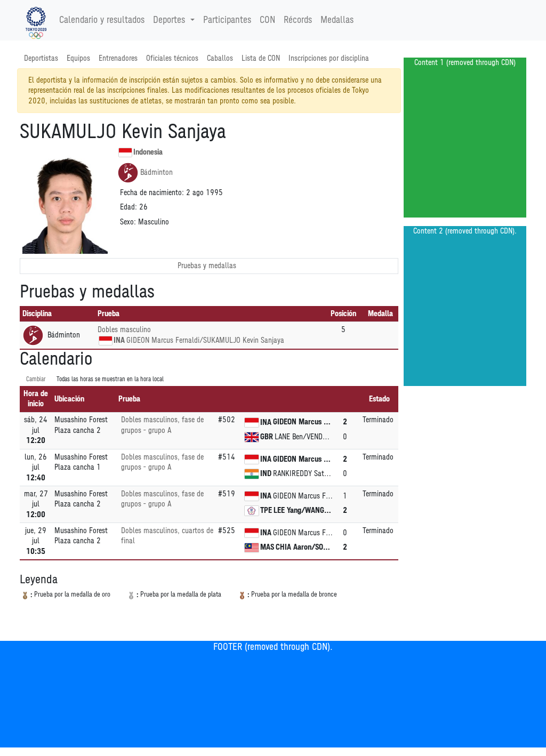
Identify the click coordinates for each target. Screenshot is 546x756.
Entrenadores (118, 58)
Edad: (128, 207)
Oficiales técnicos (172, 58)
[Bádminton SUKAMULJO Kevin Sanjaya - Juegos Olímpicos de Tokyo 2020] (36, 20)
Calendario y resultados (101, 20)
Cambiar (36, 379)
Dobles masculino (124, 329)
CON (267, 20)
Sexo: (128, 222)
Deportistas (41, 58)
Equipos (78, 58)
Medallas (337, 20)
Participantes (227, 20)
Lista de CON (261, 58)
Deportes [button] (169, 20)
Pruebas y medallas (207, 265)
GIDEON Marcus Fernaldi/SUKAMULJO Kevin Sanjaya (205, 340)
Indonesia (148, 152)
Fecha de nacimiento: (152, 192)
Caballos (220, 58)
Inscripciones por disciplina (328, 58)
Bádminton (156, 172)
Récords (298, 20)
